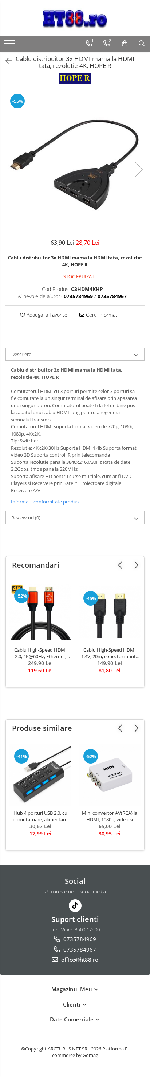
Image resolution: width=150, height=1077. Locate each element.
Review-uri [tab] (25, 517)
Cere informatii (101, 314)
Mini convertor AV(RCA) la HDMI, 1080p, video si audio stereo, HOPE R (109, 816)
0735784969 (79, 939)
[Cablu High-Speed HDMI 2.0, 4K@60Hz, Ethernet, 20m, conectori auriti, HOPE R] (40, 612)
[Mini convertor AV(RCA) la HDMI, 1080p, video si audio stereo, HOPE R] (110, 775)
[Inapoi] (5, 61)
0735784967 (79, 949)
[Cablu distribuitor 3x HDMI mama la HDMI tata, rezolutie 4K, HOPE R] (75, 162)
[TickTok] (75, 905)
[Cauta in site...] (142, 43)
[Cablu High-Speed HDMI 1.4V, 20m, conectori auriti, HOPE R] (110, 612)
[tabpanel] (75, 162)
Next (139, 169)
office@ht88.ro (79, 959)
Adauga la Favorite (46, 314)
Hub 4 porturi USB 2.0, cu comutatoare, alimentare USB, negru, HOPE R (40, 816)
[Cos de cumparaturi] (125, 43)
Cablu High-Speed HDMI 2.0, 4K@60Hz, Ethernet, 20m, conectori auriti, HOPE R (40, 653)
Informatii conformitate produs (45, 501)
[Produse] (10, 45)
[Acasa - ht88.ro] (75, 18)
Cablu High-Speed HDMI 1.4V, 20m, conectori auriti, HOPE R (109, 653)
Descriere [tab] (21, 354)
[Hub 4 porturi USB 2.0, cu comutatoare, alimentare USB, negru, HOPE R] (40, 775)
